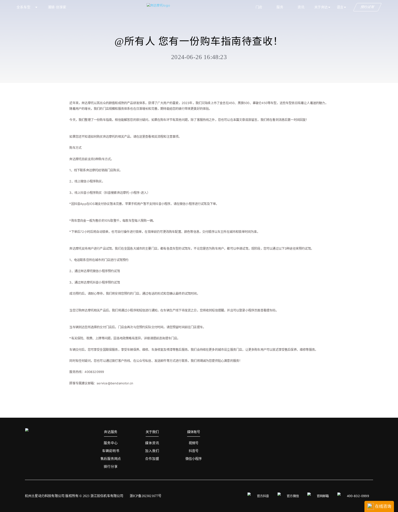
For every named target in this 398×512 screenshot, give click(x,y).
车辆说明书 (110, 451)
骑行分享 (111, 467)
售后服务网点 (110, 459)
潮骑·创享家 (57, 7)
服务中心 (111, 443)
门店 (259, 7)
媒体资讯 (152, 443)
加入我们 (152, 451)
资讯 (301, 7)
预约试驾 (367, 7)
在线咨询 (382, 506)
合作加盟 (152, 459)
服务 (279, 7)
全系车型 (23, 7)
